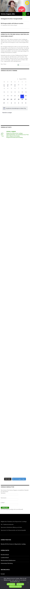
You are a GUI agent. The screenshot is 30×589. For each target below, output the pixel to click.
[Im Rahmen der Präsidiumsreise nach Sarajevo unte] (15, 384)
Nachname (3, 497)
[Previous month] (17, 79)
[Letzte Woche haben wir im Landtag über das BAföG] (15, 468)
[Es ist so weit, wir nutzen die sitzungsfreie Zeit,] (15, 182)
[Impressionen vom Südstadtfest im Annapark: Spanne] (15, 333)
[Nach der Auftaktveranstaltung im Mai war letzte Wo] (15, 401)
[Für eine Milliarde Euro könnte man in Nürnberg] (15, 451)
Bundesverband (5, 554)
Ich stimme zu (11, 584)
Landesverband (5, 557)
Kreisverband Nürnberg (7, 563)
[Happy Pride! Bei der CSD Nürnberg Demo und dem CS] (15, 199)
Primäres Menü (28, 14)
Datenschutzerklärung (15, 586)
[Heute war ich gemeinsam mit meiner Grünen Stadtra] (15, 249)
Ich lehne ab (20, 584)
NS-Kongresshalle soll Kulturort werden (12, 23)
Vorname (3, 493)
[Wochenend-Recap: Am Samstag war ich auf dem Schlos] (15, 418)
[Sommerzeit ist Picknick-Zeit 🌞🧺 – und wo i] (15, 165)
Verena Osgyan (13, 25)
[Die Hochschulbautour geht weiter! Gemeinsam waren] (15, 148)
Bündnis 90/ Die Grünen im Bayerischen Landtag (13, 544)
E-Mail (3, 502)
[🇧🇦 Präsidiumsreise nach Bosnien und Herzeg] (15, 367)
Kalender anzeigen (7, 112)
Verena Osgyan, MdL (8, 14)
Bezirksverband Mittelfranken (8, 560)
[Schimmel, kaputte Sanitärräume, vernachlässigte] (15, 300)
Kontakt (3, 574)
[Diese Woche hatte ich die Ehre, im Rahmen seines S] (15, 232)
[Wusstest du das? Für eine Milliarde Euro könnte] (15, 435)
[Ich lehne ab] (28, 583)
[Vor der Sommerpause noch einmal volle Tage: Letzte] (15, 215)
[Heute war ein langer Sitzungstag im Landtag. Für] (15, 317)
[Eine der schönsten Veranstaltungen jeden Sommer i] (15, 283)
